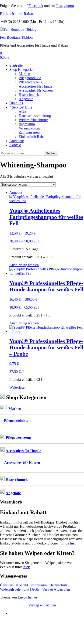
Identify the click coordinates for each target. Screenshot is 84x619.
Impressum (27, 124)
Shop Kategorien (21, 69)
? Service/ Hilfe (20, 107)
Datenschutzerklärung (35, 116)
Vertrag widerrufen (56, 589)
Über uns (16, 103)
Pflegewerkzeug (30, 82)
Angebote (26, 99)
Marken (24, 74)
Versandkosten (29, 128)
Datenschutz (58, 585)
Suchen (51, 153)
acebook (35, 6)
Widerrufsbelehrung (33, 120)
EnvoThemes (27, 597)
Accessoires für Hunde (35, 86)
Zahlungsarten (29, 132)
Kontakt (15, 145)
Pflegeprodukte (30, 78)
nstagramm (65, 6)
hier (73, 543)
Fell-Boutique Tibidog (16, 37)
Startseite (16, 65)
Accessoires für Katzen (36, 90)
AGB (23, 111)
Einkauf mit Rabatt (32, 137)
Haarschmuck (29, 95)
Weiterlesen (17, 387)
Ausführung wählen (24, 265)
